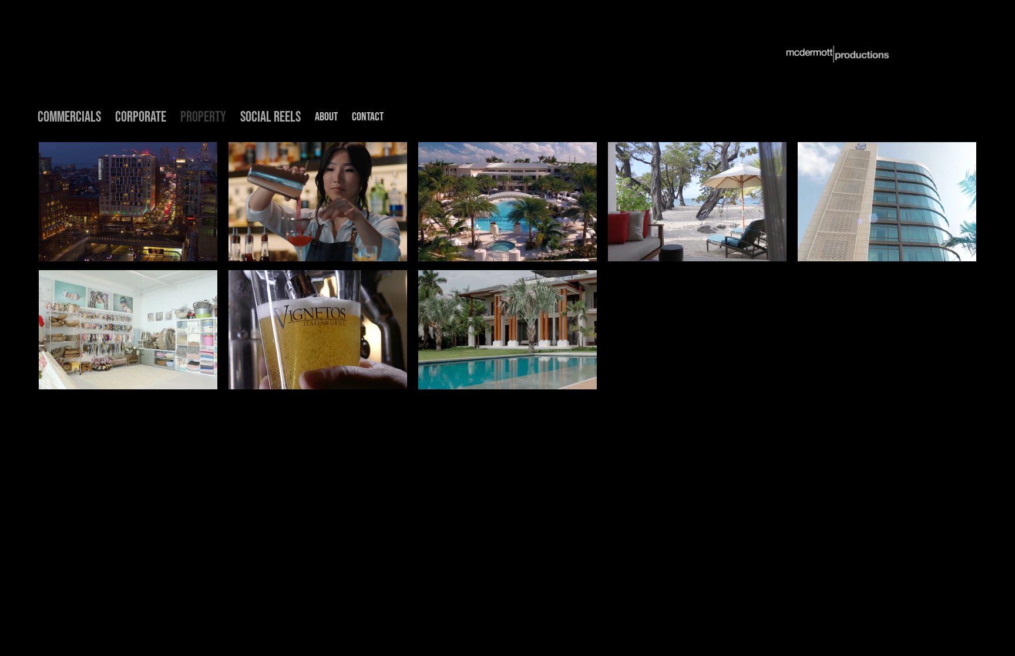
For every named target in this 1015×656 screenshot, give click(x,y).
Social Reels (270, 116)
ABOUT (326, 116)
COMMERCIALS (69, 116)
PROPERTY (203, 116)
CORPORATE (140, 116)
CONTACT (368, 116)
